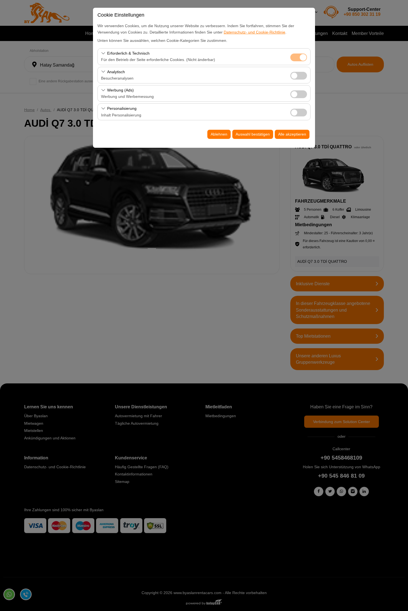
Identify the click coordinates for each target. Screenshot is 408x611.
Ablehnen (219, 134)
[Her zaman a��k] (298, 56)
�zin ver (298, 76)
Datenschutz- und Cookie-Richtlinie (254, 32)
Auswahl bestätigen (253, 134)
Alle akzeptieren (292, 134)
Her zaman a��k (298, 57)
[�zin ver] (298, 75)
